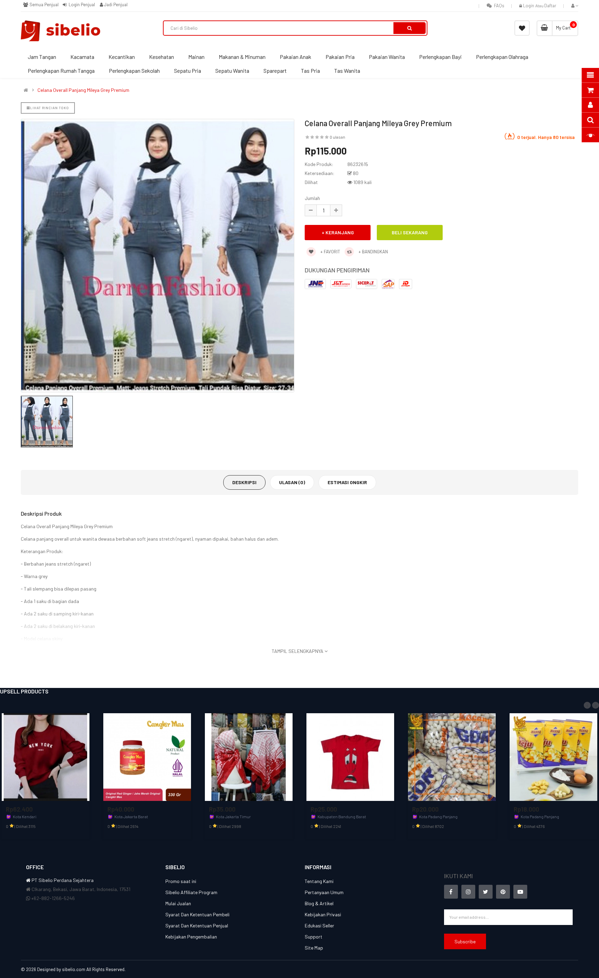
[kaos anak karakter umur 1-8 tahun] (350, 756)
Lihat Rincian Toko (49, 108)
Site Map (314, 948)
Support (313, 937)
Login (529, 5)
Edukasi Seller (319, 925)
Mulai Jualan (178, 903)
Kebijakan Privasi (323, 914)
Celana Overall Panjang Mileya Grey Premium (83, 90)
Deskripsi (244, 482)
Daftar (550, 5)
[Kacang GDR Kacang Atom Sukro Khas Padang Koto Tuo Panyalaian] (452, 756)
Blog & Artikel (319, 903)
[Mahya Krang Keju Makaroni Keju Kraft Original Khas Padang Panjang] (553, 756)
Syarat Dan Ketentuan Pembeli (197, 914)
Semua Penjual (43, 4)
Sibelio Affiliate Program (191, 892)
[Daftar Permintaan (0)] (522, 28)
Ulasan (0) (292, 482)
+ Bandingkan (372, 251)
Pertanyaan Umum (324, 892)
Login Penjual (81, 4)
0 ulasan (337, 136)
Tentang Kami (319, 881)
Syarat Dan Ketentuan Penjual (196, 925)
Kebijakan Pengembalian (191, 937)
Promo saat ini (180, 881)
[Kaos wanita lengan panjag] (45, 756)
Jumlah (312, 198)
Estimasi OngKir (347, 482)
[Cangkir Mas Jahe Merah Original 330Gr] (147, 756)
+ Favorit (329, 251)
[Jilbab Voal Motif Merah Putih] (249, 756)
